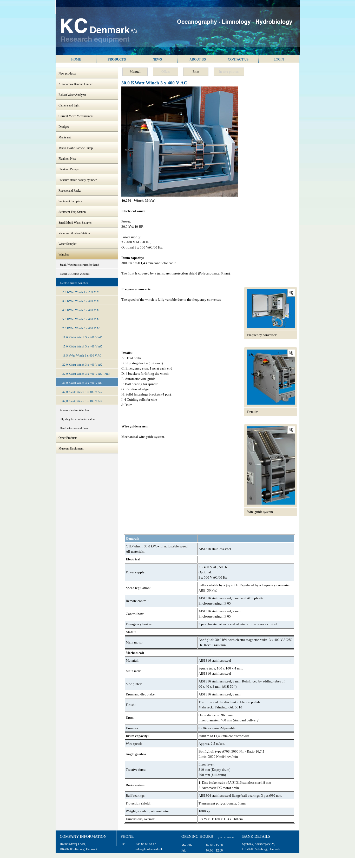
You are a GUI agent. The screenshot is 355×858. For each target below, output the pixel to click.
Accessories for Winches (74, 410)
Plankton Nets (67, 158)
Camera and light (68, 105)
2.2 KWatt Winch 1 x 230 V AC (81, 291)
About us (197, 59)
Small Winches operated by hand (79, 264)
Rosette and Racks (69, 190)
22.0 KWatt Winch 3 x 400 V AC (82, 364)
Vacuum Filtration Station (74, 233)
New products (67, 73)
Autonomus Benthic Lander (75, 84)
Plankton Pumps (68, 169)
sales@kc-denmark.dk (149, 849)
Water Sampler (67, 244)
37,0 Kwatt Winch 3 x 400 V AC (82, 391)
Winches (63, 254)
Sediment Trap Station (72, 212)
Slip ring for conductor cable (77, 419)
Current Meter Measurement (75, 116)
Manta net (64, 137)
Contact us (238, 59)
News (157, 59)
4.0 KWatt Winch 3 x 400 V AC (81, 310)
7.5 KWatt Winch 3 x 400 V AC (81, 328)
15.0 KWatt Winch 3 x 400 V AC (82, 346)
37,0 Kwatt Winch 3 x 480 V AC (82, 401)
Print (196, 71)
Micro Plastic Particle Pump (75, 148)
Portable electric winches (74, 273)
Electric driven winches (74, 282)
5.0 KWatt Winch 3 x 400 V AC (81, 319)
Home (76, 59)
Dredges (63, 127)
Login (279, 59)
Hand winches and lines (74, 428)
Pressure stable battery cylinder (77, 180)
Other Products (67, 438)
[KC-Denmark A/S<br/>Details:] (271, 403)
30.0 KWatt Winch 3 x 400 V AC (82, 382)
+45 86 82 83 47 (145, 844)
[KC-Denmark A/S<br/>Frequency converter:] (271, 327)
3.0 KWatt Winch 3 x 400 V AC (81, 301)
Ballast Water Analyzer (72, 95)
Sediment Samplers (70, 201)
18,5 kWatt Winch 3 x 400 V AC (81, 355)
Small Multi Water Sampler (75, 222)
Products (117, 59)
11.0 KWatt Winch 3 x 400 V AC (82, 337)
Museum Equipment (70, 448)
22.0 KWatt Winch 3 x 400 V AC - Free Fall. (86, 375)
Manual (135, 71)
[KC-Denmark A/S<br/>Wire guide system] (271, 503)
